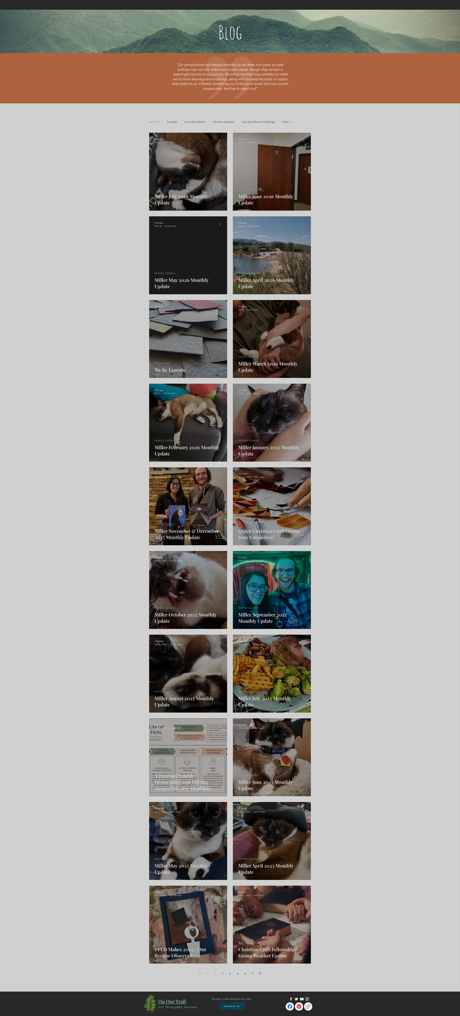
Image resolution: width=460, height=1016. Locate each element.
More (285, 122)
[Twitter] (296, 999)
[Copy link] (308, 1006)
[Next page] (252, 973)
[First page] (200, 973)
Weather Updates (248, 942)
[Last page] (260, 973)
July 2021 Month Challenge (258, 122)
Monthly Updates (223, 122)
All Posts (154, 122)
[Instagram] (307, 999)
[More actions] (221, 140)
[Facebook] (291, 999)
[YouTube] (302, 999)
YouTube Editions (195, 122)
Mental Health (163, 363)
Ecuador (172, 122)
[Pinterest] (299, 1006)
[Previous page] (207, 973)
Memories (160, 942)
